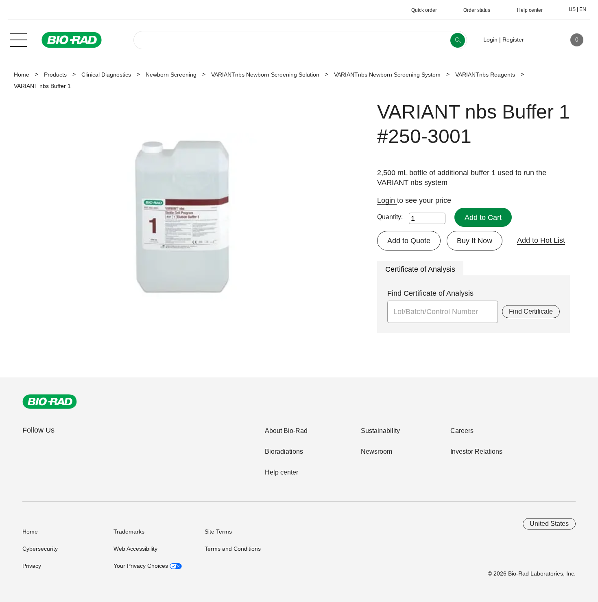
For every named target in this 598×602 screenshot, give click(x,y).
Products (55, 74)
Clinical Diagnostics (106, 74)
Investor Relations (476, 451)
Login (387, 200)
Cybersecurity (40, 548)
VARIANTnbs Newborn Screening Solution (265, 74)
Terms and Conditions (233, 548)
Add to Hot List (541, 240)
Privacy (31, 565)
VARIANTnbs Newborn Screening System (387, 74)
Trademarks (128, 531)
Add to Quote (408, 241)
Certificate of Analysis (420, 269)
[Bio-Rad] (49, 401)
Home (21, 74)
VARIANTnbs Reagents (485, 74)
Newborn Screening (171, 74)
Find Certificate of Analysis (430, 293)
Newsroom (376, 451)
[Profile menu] (542, 40)
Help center (281, 472)
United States (549, 523)
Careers (462, 430)
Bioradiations (284, 451)
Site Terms (218, 531)
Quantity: (390, 216)
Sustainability (380, 430)
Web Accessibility (135, 548)
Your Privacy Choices (141, 565)
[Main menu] (18, 39)
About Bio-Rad (286, 430)
